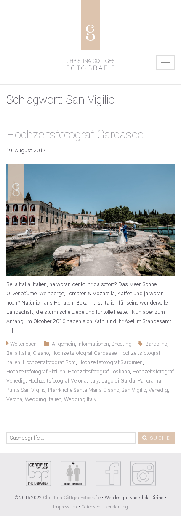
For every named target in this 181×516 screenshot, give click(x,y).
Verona (14, 399)
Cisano (41, 353)
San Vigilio (134, 390)
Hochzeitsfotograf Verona (57, 381)
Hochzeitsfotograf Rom (49, 362)
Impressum (65, 507)
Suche (159, 438)
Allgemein (63, 344)
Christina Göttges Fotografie (72, 498)
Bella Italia (18, 353)
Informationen (93, 344)
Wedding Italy (80, 399)
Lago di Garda (118, 381)
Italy (94, 381)
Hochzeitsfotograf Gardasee (75, 135)
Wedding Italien (43, 399)
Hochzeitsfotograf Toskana (99, 371)
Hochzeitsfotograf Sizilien (35, 371)
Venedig (158, 390)
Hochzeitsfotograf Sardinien (110, 362)
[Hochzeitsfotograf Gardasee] (90, 219)
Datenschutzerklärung (104, 507)
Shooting (122, 344)
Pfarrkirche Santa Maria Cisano (83, 390)
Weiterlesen (23, 344)
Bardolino (156, 344)
